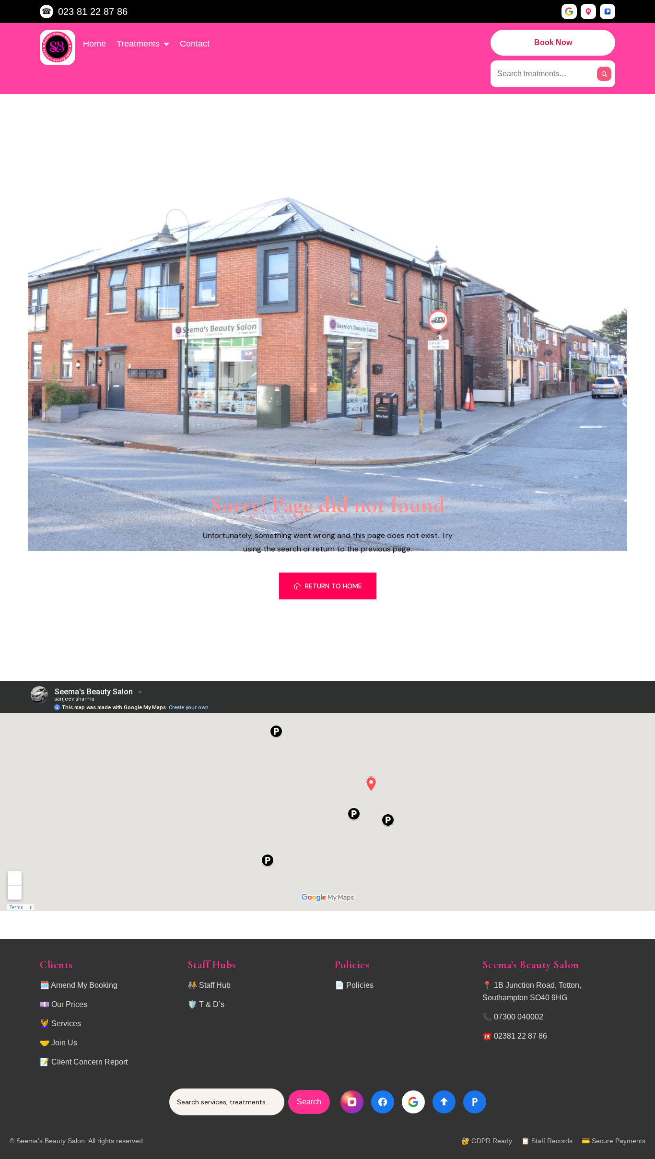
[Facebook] (382, 1101)
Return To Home (333, 586)
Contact (195, 43)
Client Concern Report (89, 1062)
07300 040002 (518, 1017)
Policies (360, 985)
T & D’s (211, 1004)
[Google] (569, 11)
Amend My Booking (84, 985)
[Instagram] (351, 1101)
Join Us (64, 1043)
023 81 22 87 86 (93, 11)
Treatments (138, 43)
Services (66, 1023)
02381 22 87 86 (520, 1036)
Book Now (553, 42)
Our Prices (69, 1004)
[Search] (604, 74)
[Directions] (588, 11)
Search (309, 1102)
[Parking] (607, 11)
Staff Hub (215, 985)
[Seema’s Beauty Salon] (57, 47)
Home (94, 43)
